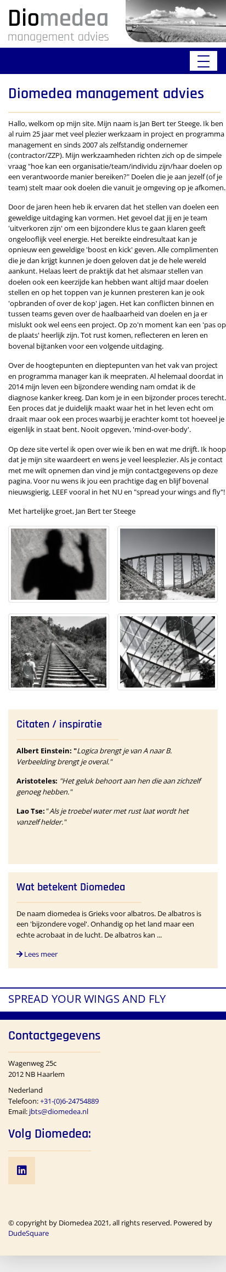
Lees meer (40, 954)
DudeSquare (28, 1233)
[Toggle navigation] (203, 60)
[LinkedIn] (21, 1170)
